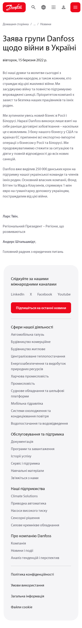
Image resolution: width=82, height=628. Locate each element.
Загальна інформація (27, 596)
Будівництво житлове (28, 349)
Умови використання (27, 585)
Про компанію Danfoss (31, 535)
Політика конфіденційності (32, 574)
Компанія (18, 543)
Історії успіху (21, 456)
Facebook (44, 294)
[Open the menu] (75, 7)
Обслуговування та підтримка (37, 434)
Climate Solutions (24, 496)
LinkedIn (17, 294)
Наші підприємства (28, 488)
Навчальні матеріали (27, 470)
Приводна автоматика (28, 503)
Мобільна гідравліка (27, 403)
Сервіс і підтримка (25, 463)
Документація (22, 441)
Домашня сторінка (16, 24)
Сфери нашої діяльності (32, 327)
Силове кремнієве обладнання (35, 525)
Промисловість (23, 383)
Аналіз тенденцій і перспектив (35, 557)
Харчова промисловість (30, 376)
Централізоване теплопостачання (38, 356)
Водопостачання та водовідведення (39, 423)
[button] (54, 7)
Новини (45, 24)
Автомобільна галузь (27, 334)
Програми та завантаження (32, 448)
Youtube (64, 294)
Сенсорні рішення (25, 517)
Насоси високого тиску (29, 510)
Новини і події (22, 550)
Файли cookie (21, 607)
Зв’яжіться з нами (24, 477)
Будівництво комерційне (31, 341)
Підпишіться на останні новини (41, 307)
